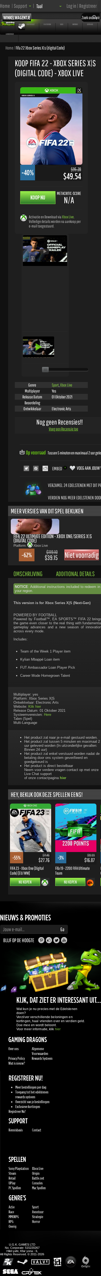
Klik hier (34, 706)
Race (11, 1212)
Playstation (47, 24)
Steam (12, 1173)
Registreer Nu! (17, 1111)
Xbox (61, 24)
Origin (36, 1173)
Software (90, 24)
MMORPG (14, 1216)
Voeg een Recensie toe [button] (63, 428)
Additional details (75, 573)
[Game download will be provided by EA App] (90, 882)
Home (5, 6)
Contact (36, 1130)
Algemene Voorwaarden (40, 1051)
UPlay (12, 1183)
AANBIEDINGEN (10, 34)
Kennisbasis (16, 1130)
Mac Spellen (39, 1188)
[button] (22, 6)
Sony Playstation (19, 1168)
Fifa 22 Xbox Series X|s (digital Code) (40, 47)
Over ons (13, 1048)
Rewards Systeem (42, 1058)
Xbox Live (68, 217)
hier (58, 1029)
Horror (36, 1221)
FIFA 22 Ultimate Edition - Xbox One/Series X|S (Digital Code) (52, 538)
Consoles (37, 1183)
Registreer (88, 6)
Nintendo (75, 24)
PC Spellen (15, 1188)
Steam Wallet (30, 24)
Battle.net (38, 1178)
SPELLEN (8, 24)
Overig (12, 1226)
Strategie (37, 1216)
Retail (12, 1178)
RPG (11, 1221)
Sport (55, 385)
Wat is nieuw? (16, 1063)
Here (47, 715)
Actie (12, 1207)
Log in (71, 6)
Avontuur (38, 1212)
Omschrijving (28, 573)
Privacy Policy (16, 1058)
